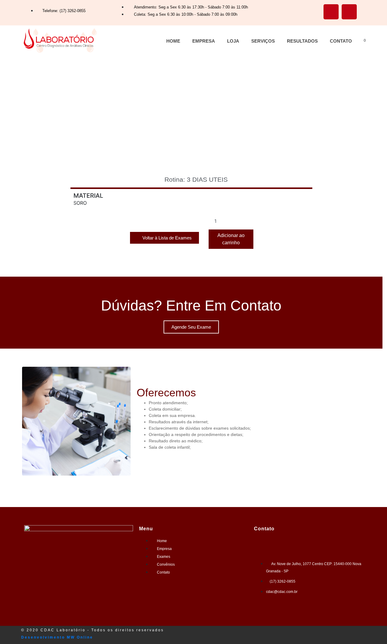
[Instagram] (349, 11)
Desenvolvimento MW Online (57, 637)
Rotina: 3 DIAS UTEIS (196, 179)
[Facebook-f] (331, 11)
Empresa (203, 41)
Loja (233, 41)
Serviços (263, 41)
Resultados (302, 41)
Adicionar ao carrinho (231, 239)
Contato (341, 41)
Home (173, 41)
